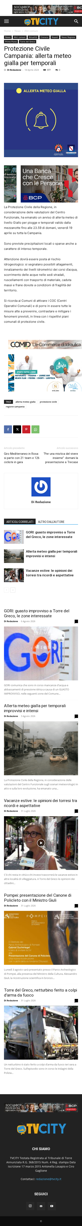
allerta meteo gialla (25, 401)
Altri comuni (31, 31)
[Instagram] (30, 1206)
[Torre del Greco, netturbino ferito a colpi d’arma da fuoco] (41, 1033)
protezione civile (48, 401)
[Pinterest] (26, 429)
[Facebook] (8, 429)
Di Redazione (14, 69)
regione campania (15, 406)
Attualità (33, 37)
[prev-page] (6, 590)
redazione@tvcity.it (48, 1179)
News (18, 31)
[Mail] (41, 1206)
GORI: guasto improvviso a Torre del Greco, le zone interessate (36, 613)
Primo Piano (11, 41)
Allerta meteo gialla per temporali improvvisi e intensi (35, 708)
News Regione (68, 37)
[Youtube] (52, 1206)
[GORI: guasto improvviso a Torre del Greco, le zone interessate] (14, 537)
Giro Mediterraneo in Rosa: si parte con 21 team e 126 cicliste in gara (21, 458)
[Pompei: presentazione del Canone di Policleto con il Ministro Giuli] (41, 938)
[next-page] (12, 590)
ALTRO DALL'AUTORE (51, 521)
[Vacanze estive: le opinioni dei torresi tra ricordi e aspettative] (14, 575)
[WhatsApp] (35, 429)
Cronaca (44, 37)
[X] (17, 429)
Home (7, 31)
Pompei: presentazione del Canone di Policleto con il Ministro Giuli (37, 898)
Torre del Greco (27, 41)
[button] (6, 21)
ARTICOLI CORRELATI (19, 521)
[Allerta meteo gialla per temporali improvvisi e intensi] (14, 556)
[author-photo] (41, 496)
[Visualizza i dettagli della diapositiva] (41, 1107)
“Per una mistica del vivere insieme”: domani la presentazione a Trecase (61, 458)
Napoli (55, 37)
